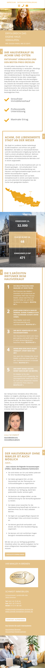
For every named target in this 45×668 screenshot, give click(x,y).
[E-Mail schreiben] (26, 6)
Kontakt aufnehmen (15, 620)
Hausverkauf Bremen (13, 629)
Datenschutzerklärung (27, 2)
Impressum (11, 2)
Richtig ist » (31, 324)
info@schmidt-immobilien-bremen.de (19, 609)
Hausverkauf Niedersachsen (15, 632)
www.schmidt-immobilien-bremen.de (19, 611)
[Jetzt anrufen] (22, 6)
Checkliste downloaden (15, 554)
